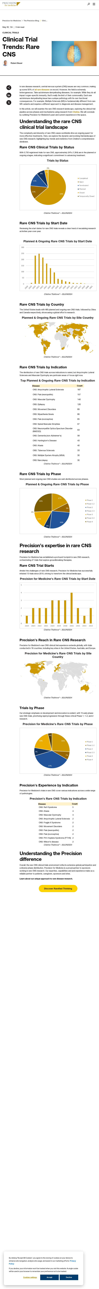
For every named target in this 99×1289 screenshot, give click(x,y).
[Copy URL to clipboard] (8, 87)
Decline (69, 1277)
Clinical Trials (10, 32)
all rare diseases (42, 89)
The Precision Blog (31, 21)
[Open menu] (94, 4)
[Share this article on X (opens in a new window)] (8, 102)
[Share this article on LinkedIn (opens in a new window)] (8, 95)
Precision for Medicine (11, 21)
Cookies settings (30, 1277)
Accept (49, 1277)
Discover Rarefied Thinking (58, 888)
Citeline (76, 112)
